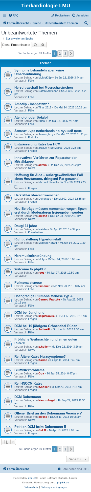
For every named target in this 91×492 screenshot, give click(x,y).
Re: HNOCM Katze (28, 383)
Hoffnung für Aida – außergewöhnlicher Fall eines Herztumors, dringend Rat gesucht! (48, 177)
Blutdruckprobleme (29, 370)
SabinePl (44, 329)
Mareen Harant (47, 242)
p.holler (43, 346)
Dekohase (44, 198)
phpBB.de (63, 482)
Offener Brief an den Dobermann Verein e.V (48, 413)
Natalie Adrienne (48, 90)
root (41, 272)
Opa (41, 373)
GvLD (42, 430)
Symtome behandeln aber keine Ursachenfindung (39, 72)
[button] (71, 53)
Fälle (31, 80)
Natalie (42, 229)
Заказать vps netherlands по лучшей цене (48, 131)
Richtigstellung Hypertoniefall (37, 239)
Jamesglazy (45, 134)
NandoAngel (46, 400)
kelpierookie (46, 315)
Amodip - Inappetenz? (31, 104)
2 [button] (60, 53)
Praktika (33, 137)
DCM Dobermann (27, 397)
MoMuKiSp (45, 77)
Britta (41, 120)
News (31, 167)
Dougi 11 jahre (25, 226)
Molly (41, 259)
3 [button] (65, 53)
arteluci (42, 147)
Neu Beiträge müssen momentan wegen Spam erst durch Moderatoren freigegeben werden (50, 210)
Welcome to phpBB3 (30, 269)
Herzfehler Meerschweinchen (36, 195)
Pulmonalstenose (28, 283)
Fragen (32, 150)
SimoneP (44, 286)
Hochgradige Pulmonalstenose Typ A (43, 296)
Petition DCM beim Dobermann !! (40, 427)
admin (42, 164)
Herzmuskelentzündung (33, 256)
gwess (42, 215)
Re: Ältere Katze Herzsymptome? (40, 356)
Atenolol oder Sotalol (31, 117)
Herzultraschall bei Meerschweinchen (43, 87)
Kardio (42, 360)
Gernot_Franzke (49, 299)
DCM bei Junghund (29, 312)
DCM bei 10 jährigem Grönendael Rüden (45, 326)
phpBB (32, 478)
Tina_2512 (44, 107)
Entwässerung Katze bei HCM (37, 144)
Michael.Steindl (47, 182)
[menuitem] (13, 15)
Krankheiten (35, 232)
